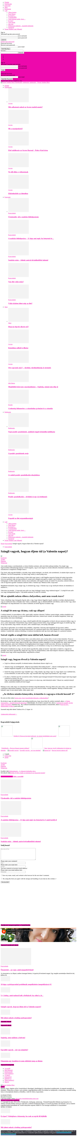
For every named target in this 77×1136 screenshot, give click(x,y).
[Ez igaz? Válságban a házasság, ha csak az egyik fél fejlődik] (5, 1112)
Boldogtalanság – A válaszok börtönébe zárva (22, 771)
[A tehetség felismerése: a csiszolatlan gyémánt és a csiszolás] (18, 403)
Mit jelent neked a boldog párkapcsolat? (16, 1018)
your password (22, 38)
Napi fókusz (11, 14)
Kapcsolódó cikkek (7, 776)
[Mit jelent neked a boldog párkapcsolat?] (5, 1014)
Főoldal (7, 2)
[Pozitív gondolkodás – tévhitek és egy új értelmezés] (18, 491)
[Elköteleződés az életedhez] (18, 188)
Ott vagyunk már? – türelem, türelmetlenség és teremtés (29, 368)
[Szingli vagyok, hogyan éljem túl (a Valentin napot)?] (5, 1003)
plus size (10, 24)
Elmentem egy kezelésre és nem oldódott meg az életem (21, 1061)
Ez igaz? (10, 21)
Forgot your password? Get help (10, 72)
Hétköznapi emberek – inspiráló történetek (20, 26)
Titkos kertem (12, 12)
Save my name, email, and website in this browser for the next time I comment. (26, 875)
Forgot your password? (7, 41)
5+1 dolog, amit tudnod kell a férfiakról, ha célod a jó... (22, 995)
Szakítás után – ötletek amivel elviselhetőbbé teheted (28, 260)
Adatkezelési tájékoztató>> (9, 714)
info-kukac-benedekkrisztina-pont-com (26, 1098)
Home (2, 543)
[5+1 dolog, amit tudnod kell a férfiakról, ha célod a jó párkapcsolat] (5, 992)
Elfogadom (59, 1132)
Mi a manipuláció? (15, 129)
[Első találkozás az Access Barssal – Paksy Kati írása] (18, 145)
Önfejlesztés (8, 4)
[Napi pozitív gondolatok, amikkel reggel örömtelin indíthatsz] (18, 426)
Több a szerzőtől (18, 776)
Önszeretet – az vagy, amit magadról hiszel (17, 970)
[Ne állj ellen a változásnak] (18, 166)
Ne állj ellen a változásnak (18, 172)
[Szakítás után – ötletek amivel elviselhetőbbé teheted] (18, 255)
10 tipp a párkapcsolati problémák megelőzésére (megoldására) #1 (26, 984)
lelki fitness (11, 383)
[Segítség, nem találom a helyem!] (5, 1034)
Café (6, 10)
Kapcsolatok (12, 213)
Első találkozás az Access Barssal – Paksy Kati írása (28, 150)
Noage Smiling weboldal (12, 58)
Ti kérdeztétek (12, 17)
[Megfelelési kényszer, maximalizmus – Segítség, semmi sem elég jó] (18, 381)
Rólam (6, 59)
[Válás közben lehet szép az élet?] (18, 298)
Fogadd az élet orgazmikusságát (20, 518)
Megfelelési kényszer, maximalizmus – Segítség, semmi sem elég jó (33, 387)
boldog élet (8, 756)
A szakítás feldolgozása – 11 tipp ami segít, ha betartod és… (31, 238)
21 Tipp (7, 56)
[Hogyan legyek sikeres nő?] (18, 321)
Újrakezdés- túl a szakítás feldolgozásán (23, 217)
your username (22, 36)
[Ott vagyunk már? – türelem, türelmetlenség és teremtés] (18, 362)
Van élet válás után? (16, 282)
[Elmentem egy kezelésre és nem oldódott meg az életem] (5, 1057)
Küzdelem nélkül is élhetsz (18, 348)
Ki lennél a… (12, 16)
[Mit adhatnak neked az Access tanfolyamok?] (18, 102)
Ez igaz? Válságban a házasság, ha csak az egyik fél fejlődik (24, 1116)
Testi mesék (11, 22)
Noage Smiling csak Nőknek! (13, 29)
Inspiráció (11, 27)
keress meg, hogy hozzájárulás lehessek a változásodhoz (31, 698)
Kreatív (10, 405)
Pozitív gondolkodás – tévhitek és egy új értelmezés (27, 497)
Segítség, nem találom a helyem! (13, 1038)
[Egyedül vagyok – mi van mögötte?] (5, 1046)
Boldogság (8, 9)
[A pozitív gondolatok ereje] (18, 448)
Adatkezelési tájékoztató (9, 1134)
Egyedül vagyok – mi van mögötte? (14, 1050)
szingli (6, 757)
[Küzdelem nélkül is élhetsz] (18, 342)
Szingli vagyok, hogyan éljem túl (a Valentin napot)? (21, 1007)
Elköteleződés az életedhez (18, 193)
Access (10, 103)
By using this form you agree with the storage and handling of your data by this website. (29, 879)
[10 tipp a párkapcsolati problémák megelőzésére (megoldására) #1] (5, 981)
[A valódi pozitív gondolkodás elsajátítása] (18, 469)
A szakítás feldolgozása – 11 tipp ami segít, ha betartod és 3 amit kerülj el (29, 820)
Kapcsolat (7, 5)
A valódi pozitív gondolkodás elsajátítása (24, 475)
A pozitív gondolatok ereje (18, 453)
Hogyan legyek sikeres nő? (18, 327)
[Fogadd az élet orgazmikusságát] (18, 513)
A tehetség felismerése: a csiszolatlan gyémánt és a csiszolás (30, 408)
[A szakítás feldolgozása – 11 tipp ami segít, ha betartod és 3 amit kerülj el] (18, 233)
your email (21, 47)
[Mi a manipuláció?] (18, 123)
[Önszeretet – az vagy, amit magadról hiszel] (16, 964)
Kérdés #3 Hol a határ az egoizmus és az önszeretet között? (27, 773)
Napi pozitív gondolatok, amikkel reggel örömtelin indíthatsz (31, 432)
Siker (6, 7)
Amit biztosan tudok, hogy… (17, 19)
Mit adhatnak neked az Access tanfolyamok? (25, 107)
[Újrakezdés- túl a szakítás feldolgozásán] (18, 211)
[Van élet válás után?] (18, 276)
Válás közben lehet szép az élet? (20, 303)
